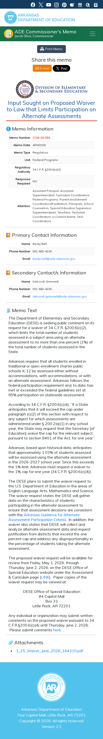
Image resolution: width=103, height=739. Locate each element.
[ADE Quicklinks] (87, 4)
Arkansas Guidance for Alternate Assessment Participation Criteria (44, 517)
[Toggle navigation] (92, 34)
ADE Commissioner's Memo (45, 33)
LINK (45, 577)
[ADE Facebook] (32, 4)
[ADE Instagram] (56, 4)
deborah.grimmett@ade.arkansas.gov (60, 296)
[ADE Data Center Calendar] (80, 4)
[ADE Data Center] (72, 4)
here (57, 629)
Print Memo (54, 49)
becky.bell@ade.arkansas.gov (54, 258)
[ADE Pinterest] (64, 4)
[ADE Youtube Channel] (48, 4)
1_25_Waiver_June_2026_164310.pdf (49, 650)
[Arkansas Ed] (40, 4)
